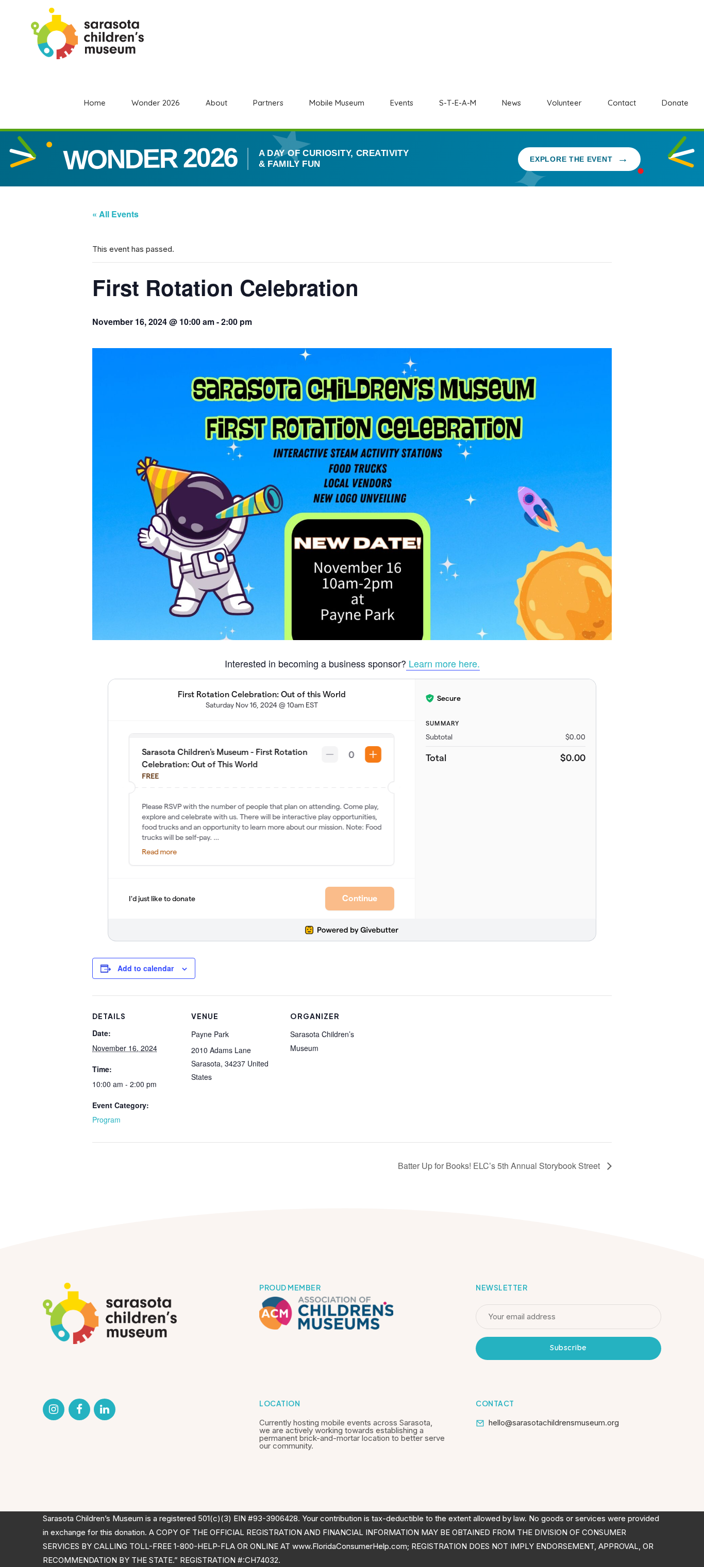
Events (401, 103)
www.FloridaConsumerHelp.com (349, 1546)
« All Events (115, 214)
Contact (622, 103)
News (511, 103)
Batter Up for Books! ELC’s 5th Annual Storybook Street (500, 1166)
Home (95, 103)
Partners (268, 103)
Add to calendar (146, 968)
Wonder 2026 (155, 103)
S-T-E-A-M (457, 103)
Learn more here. (443, 663)
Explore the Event (579, 158)
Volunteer (564, 103)
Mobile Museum (336, 103)
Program (106, 1119)
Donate (675, 103)
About (216, 103)
